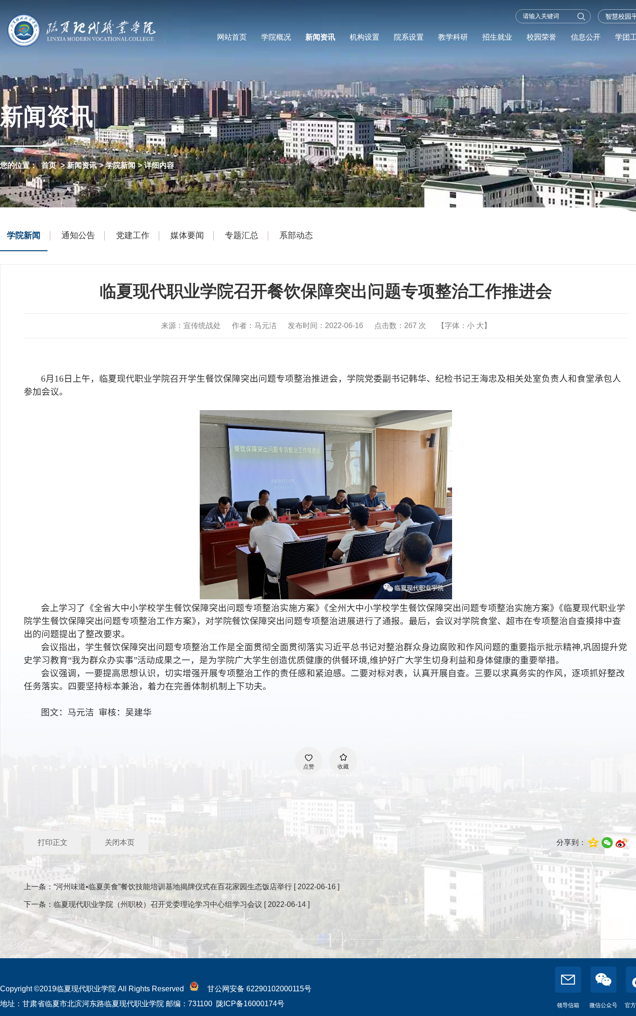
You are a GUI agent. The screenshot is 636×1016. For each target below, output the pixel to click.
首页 (48, 165)
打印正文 (53, 842)
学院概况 (276, 37)
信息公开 (586, 37)
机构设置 (364, 37)
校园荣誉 (541, 37)
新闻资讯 (320, 37)
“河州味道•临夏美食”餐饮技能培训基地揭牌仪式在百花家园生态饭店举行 (173, 887)
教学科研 (453, 37)
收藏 (343, 766)
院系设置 (409, 37)
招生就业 (497, 37)
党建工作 (132, 235)
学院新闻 (120, 165)
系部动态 (296, 235)
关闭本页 (120, 842)
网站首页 (232, 37)
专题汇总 (241, 235)
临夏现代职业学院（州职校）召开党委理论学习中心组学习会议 (158, 904)
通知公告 (78, 235)
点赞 (308, 766)
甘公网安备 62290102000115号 (257, 989)
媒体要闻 (187, 235)
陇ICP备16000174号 (250, 1004)
